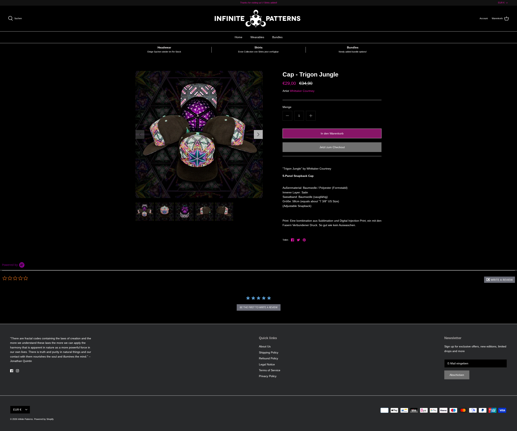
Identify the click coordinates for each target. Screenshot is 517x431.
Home (238, 37)
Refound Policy (268, 358)
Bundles (277, 37)
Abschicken (457, 374)
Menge (287, 107)
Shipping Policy (268, 352)
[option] (199, 134)
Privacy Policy (267, 376)
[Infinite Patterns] (259, 18)
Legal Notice (267, 364)
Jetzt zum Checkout (332, 147)
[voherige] (140, 134)
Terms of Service (269, 370)
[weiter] (258, 134)
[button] (499, 280)
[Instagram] (17, 370)
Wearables (257, 37)
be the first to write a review (258, 307)
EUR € (501, 2)
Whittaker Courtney (302, 90)
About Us (265, 346)
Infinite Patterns (25, 419)
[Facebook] (11, 370)
